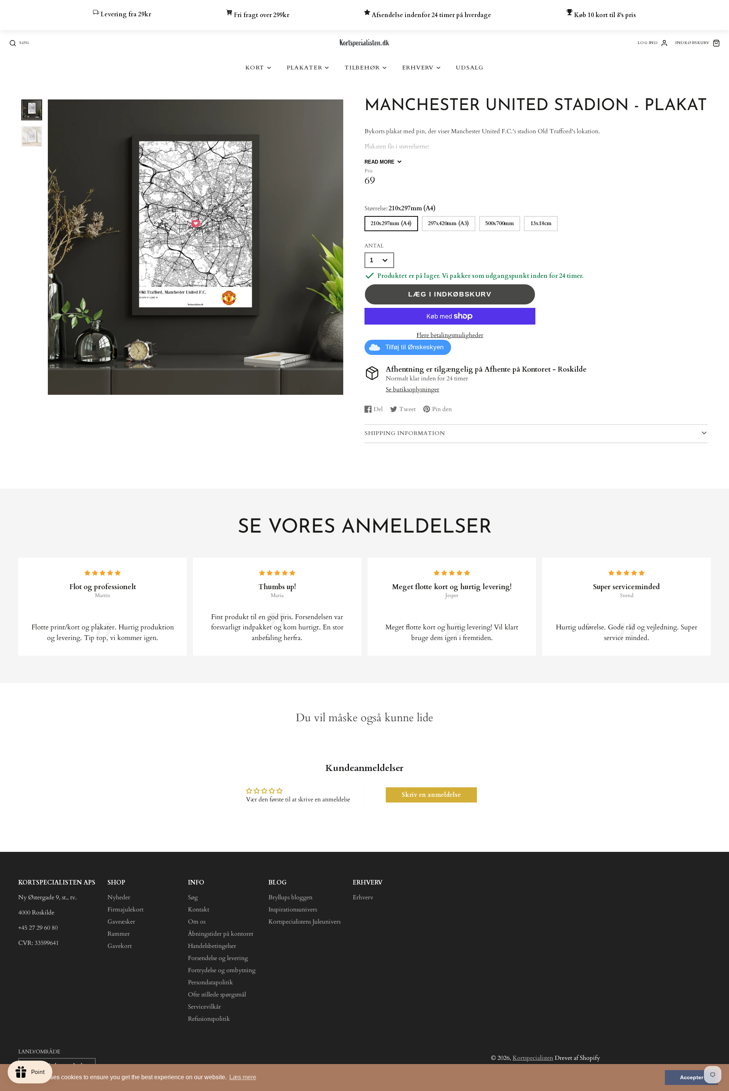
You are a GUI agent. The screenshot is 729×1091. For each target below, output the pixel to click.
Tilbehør (362, 68)
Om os (196, 922)
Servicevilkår (204, 1007)
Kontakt (198, 909)
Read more (379, 162)
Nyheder (118, 897)
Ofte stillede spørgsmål (217, 994)
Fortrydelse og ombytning (222, 970)
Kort (254, 68)
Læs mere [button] (242, 1077)
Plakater (304, 68)
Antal (373, 245)
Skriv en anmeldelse (431, 795)
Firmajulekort (125, 909)
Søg (193, 897)
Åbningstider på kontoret (220, 934)
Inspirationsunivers (292, 909)
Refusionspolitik (209, 1019)
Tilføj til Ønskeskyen (414, 347)
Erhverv (418, 68)
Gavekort (119, 946)
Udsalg (470, 68)
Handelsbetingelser (212, 946)
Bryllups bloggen (290, 897)
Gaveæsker (121, 922)
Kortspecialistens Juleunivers (304, 922)
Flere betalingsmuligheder (450, 335)
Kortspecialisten (533, 1058)
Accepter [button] (691, 1077)
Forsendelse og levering (218, 958)
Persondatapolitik (210, 982)
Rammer (118, 934)
